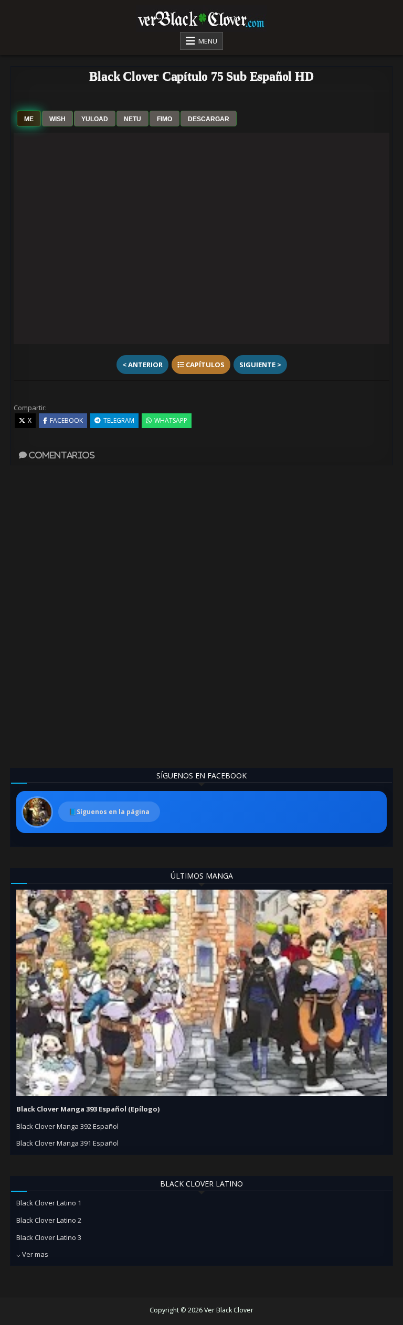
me (29, 119)
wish (57, 119)
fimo (164, 119)
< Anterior (142, 364)
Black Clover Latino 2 (48, 1220)
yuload (94, 119)
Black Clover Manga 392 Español (67, 1126)
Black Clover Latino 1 (48, 1203)
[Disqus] (201, 607)
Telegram (118, 420)
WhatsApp (170, 420)
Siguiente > (260, 364)
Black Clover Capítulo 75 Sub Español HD (201, 76)
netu (132, 119)
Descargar (208, 119)
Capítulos (204, 364)
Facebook (66, 420)
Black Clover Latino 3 (48, 1237)
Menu (207, 41)
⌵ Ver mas (32, 1254)
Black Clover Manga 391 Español (67, 1143)
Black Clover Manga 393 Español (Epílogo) (88, 1109)
